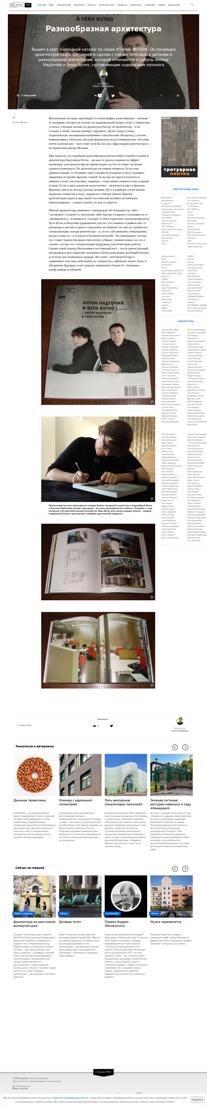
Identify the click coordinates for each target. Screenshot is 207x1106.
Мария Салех (167, 451)
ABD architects (168, 294)
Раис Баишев (193, 407)
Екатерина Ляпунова (196, 509)
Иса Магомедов (194, 500)
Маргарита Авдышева (196, 518)
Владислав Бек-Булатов (172, 466)
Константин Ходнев (195, 379)
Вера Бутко (192, 425)
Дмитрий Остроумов (196, 390)
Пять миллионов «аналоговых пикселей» (123, 802)
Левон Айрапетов (194, 466)
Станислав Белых (169, 370)
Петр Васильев (193, 541)
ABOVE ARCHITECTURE (172, 274)
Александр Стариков (196, 437)
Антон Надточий (169, 376)
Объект (63, 913)
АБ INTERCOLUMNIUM (171, 206)
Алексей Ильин (168, 509)
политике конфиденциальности (70, 1097)
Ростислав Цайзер (169, 390)
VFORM (190, 256)
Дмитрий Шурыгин (195, 440)
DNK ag (190, 262)
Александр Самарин (170, 384)
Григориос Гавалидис (196, 333)
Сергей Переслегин (170, 353)
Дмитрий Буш (167, 364)
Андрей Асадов (193, 376)
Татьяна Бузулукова (170, 460)
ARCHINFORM (193, 276)
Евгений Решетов (169, 440)
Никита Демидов (169, 463)
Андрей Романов (194, 353)
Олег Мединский (194, 419)
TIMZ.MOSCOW (193, 291)
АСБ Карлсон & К (194, 268)
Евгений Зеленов (169, 413)
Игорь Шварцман (169, 402)
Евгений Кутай (193, 538)
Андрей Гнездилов (170, 350)
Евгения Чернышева (196, 512)
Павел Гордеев (193, 503)
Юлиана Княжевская (170, 361)
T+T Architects (193, 206)
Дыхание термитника (29, 800)
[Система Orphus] (19, 1084)
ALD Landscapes (194, 282)
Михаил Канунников (195, 341)
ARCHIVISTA (167, 311)
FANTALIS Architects (195, 265)
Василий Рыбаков (169, 492)
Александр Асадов (195, 347)
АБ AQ (164, 268)
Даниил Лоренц (168, 338)
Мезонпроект (167, 201)
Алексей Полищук (169, 523)
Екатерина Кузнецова (171, 387)
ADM (189, 241)
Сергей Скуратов (169, 341)
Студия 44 (166, 203)
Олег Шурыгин (168, 469)
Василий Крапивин (170, 356)
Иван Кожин (192, 364)
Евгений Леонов (168, 434)
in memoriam (112, 913)
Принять (197, 1099)
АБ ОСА (165, 241)
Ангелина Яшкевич (170, 483)
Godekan (191, 302)
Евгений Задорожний (196, 515)
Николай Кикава (168, 399)
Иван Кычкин (192, 492)
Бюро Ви (165, 285)
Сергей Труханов (169, 396)
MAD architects (168, 282)
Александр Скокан (195, 356)
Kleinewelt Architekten (171, 235)
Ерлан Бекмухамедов (196, 330)
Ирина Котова (193, 457)
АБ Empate (192, 221)
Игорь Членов (193, 387)
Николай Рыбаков (195, 451)
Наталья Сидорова (170, 367)
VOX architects (193, 201)
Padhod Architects (169, 262)
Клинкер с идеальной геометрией (75, 802)
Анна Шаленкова (194, 520)
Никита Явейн (193, 344)
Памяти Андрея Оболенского (117, 923)
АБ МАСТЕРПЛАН (195, 311)
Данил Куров (167, 443)
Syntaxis (165, 305)
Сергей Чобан (168, 407)
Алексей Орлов (168, 358)
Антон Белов (167, 472)
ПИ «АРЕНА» (193, 209)
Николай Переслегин (171, 335)
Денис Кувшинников (170, 538)
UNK (163, 244)
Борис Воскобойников (171, 404)
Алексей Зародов (169, 437)
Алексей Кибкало (194, 460)
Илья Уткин (166, 449)
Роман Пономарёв (169, 477)
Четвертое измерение (171, 215)
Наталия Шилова (194, 404)
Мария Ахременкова (196, 413)
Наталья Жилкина (169, 497)
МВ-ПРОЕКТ (167, 198)
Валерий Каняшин (169, 416)
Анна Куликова (193, 446)
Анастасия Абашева (196, 370)
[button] (174, 747)
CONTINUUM (193, 299)
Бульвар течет (70, 921)
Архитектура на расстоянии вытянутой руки (34, 923)
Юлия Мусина (193, 474)
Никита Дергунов (169, 529)
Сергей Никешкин (195, 381)
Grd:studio (191, 274)
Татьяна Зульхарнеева (197, 422)
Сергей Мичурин (169, 520)
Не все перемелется (165, 921)
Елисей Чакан (193, 489)
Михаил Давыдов (194, 402)
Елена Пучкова (168, 419)
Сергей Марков (168, 454)
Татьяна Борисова (195, 449)
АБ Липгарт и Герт (195, 203)
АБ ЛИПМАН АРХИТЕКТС (173, 271)
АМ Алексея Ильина (196, 218)
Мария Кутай (167, 500)
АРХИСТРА (192, 271)
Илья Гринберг (168, 532)
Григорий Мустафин (170, 330)
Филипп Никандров (195, 526)
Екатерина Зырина (195, 497)
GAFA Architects (193, 229)
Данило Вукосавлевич (196, 532)
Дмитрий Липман (169, 446)
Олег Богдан (192, 335)
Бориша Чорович (194, 454)
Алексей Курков (194, 506)
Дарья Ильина (168, 506)
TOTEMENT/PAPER (195, 297)
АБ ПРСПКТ (167, 265)
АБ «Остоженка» (194, 232)
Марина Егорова (194, 367)
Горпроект (166, 302)
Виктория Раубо (194, 495)
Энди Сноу (192, 384)
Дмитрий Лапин (194, 523)
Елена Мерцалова (169, 489)
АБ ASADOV (167, 218)
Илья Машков (193, 393)
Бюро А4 (165, 276)
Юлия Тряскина (168, 333)
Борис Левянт (193, 480)
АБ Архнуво (167, 299)
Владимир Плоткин (195, 396)
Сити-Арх (166, 297)
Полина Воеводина (170, 379)
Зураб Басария (193, 358)
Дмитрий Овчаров (194, 486)
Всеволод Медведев (170, 422)
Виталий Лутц (193, 338)
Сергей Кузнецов (194, 361)
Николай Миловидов (170, 480)
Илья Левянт (167, 503)
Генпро (190, 215)
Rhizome (191, 259)
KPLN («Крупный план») (172, 229)
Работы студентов (23, 913)
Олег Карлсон (193, 483)
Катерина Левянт (169, 495)
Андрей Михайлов (169, 410)
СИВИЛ (165, 279)
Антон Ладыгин (168, 535)
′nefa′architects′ (193, 294)
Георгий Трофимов (170, 393)
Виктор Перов (168, 518)
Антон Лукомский (169, 512)
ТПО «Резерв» (168, 226)
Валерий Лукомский (195, 463)
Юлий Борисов (193, 373)
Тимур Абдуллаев (169, 457)
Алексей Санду (168, 515)
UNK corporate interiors (197, 308)
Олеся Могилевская (195, 477)
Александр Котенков (170, 381)
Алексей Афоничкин (170, 486)
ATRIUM (165, 232)
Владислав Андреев (196, 416)
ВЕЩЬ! (164, 308)
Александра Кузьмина (196, 350)
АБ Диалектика (168, 256)
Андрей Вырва (168, 474)
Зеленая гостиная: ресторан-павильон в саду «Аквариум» (170, 804)
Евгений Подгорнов (170, 347)
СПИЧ (190, 212)
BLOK (164, 259)
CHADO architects (194, 279)
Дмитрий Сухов (193, 399)
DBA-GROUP (167, 238)
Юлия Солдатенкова (170, 373)
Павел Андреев (194, 410)
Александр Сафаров (170, 526)
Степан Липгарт (168, 344)
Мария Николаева (195, 529)
